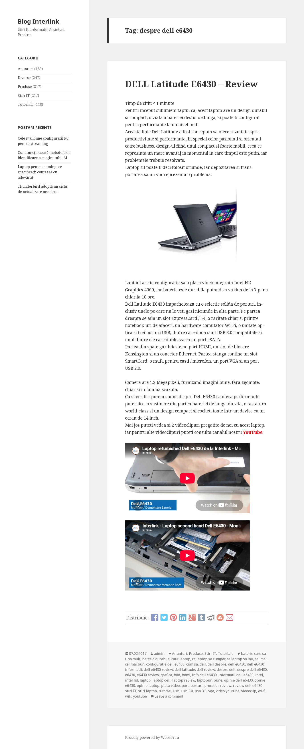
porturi (197, 685)
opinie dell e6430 (238, 680)
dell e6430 (236, 664)
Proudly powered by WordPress (152, 737)
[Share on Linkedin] (182, 617)
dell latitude (185, 669)
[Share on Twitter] (164, 617)
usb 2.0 (187, 690)
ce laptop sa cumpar (208, 658)
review (225, 685)
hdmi (186, 674)
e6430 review (148, 674)
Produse (25, 86)
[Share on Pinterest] (173, 617)
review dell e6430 (247, 685)
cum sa (192, 664)
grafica (166, 674)
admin (159, 653)
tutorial (165, 690)
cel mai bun (134, 664)
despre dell (226, 669)
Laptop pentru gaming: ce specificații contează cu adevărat (40, 172)
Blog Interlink (38, 21)
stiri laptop (147, 690)
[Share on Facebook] (154, 617)
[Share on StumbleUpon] (220, 617)
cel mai (261, 658)
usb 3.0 (201, 690)
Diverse (24, 77)
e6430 (130, 674)
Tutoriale (26, 104)
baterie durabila (156, 658)
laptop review (183, 680)
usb (176, 690)
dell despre (217, 664)
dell (203, 664)
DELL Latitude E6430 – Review (191, 84)
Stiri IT (24, 95)
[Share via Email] (229, 617)
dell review (206, 669)
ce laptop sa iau (240, 658)
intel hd (131, 680)
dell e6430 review (158, 669)
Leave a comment (168, 696)
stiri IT (130, 690)
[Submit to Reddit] (210, 617)
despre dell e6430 (252, 669)
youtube (140, 696)
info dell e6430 (204, 674)
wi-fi (261, 690)
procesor (211, 685)
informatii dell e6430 (236, 674)
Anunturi (25, 68)
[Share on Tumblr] (201, 617)
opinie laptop (148, 685)
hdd (177, 674)
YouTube (252, 432)
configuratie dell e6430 (165, 664)
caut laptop (180, 658)
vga (211, 690)
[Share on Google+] (192, 617)
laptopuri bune (209, 680)
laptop (145, 680)
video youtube (227, 690)
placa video (170, 685)
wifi (128, 696)
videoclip (248, 690)
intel (259, 674)
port (185, 685)
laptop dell (161, 680)
